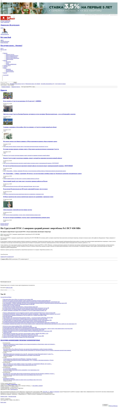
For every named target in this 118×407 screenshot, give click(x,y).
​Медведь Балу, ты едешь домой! (11, 305)
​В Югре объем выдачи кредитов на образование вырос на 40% (18, 304)
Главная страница (6, 86)
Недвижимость (9, 70)
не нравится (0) (10, 256)
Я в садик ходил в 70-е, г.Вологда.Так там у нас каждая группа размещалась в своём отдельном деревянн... (28, 349)
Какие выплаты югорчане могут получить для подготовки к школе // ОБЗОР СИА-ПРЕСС (25, 333)
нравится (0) (3, 256)
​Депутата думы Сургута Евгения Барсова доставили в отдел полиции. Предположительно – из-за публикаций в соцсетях (39, 114)
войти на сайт (9, 287)
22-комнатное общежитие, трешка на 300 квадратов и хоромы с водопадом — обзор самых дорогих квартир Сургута (31, 314)
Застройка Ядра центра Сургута (17, 83)
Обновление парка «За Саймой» (32, 83)
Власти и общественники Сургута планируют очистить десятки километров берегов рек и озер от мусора (29, 312)
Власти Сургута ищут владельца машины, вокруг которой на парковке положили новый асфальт (32, 158)
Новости (5, 53)
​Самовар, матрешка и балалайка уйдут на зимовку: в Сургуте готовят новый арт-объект (30, 127)
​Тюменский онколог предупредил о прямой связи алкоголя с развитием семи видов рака (25, 318)
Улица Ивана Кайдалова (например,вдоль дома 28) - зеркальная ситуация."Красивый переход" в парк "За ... (28, 354)
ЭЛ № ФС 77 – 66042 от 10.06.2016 (51, 391)
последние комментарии (10, 340)
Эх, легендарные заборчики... (10, 368)
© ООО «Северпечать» (12, 384)
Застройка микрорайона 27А (47, 83)
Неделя (6, 297)
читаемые (23, 340)
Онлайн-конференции (11, 64)
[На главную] (9, 19)
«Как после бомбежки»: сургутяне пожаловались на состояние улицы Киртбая (21, 355)
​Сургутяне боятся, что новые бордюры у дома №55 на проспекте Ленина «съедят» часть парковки (27, 320)
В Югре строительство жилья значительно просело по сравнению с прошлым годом (28, 196)
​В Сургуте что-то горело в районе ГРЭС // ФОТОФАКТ (17, 326)
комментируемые (33, 340)
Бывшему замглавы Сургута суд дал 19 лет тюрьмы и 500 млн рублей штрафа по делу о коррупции (27, 331)
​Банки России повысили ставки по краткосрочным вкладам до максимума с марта (23, 329)
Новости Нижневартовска (12, 55)
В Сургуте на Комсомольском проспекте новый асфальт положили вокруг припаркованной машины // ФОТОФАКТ (38, 166)
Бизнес (4, 67)
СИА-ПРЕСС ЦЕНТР (37, 385)
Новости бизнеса (10, 71)
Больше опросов (4, 224)
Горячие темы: (5, 83)
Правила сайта (4, 396)
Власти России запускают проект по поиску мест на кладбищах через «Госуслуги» (22, 374)
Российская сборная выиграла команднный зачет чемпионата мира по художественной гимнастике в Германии (30, 322)
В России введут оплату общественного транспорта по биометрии (20, 327)
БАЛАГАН (5, 75)
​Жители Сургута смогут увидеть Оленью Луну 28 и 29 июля (18, 337)
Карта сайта (3, 402)
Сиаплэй (5, 66)
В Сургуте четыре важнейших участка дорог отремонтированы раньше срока (26, 217)
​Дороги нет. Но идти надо (9, 345)
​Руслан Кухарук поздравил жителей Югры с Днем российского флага (20, 306)
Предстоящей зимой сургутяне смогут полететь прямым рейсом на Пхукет (25, 181)
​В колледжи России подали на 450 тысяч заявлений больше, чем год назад (25, 189)
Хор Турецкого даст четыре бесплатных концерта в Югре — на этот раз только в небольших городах (28, 317)
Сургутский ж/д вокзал (60, 83)
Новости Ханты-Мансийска (12, 58)
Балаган (5, 72)
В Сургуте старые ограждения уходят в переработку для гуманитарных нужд (21, 369)
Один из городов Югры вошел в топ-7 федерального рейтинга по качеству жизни (23, 335)
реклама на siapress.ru (113, 14)
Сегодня (2, 297)
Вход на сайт (4, 49)
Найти (15, 82)
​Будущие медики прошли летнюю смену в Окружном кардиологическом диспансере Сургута (31, 149)
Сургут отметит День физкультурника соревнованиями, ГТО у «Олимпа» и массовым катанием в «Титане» (28, 360)
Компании (8, 69)
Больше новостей (5, 223)
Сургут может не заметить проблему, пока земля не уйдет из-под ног (20, 334)
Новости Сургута (10, 54)
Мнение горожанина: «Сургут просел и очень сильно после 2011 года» (19, 365)
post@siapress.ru (14, 389)
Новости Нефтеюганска (11, 56)
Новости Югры (9, 59)
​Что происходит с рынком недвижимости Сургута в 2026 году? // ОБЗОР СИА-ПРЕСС (24, 315)
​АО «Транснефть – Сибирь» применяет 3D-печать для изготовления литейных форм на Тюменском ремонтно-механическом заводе (42, 173)
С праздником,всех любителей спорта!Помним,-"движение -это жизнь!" (20, 358)
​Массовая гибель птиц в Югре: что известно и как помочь (18, 299)
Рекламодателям (12, 396)
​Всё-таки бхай (7, 316)
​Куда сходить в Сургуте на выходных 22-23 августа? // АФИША (22, 101)
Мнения (5, 60)
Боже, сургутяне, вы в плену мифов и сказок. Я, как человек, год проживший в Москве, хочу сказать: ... (27, 363)
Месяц (9, 297)
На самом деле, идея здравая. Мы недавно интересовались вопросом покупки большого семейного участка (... (29, 373)
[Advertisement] (41, 270)
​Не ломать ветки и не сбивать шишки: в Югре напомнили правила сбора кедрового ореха (30, 141)
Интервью (8, 61)
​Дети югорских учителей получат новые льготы (17, 209)
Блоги (7, 63)
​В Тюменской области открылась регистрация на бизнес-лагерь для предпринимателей (24, 321)
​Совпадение (7, 332)
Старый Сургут (7, 65)
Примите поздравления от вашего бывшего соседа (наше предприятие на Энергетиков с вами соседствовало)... (29, 344)
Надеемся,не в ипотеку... (9, 378)
